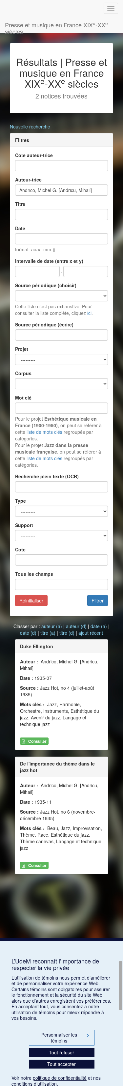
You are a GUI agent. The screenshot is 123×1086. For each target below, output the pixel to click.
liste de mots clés (44, 432)
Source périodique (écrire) (44, 324)
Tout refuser (61, 1052)
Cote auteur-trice (34, 155)
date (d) (28, 632)
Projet (21, 349)
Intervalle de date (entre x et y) (49, 261)
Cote (20, 549)
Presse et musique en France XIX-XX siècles (56, 26)
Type (20, 500)
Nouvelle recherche (30, 126)
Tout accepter (61, 1064)
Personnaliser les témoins (65, 1037)
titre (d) (66, 632)
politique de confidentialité (60, 1077)
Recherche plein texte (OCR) (47, 476)
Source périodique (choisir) (45, 285)
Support (24, 525)
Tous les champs (34, 574)
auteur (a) (51, 626)
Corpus (23, 373)
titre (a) (47, 632)
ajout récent (90, 632)
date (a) (99, 626)
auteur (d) (76, 626)
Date (20, 228)
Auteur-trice (28, 179)
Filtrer (98, 600)
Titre (20, 204)
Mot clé (23, 397)
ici (89, 313)
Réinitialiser (31, 600)
